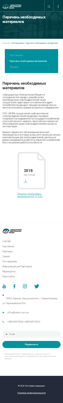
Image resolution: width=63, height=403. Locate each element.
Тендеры (14, 67)
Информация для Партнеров (17, 266)
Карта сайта (8, 276)
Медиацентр (9, 271)
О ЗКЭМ (6, 241)
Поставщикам (9, 261)
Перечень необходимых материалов (28, 61)
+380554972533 (32, 321)
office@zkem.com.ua (18, 312)
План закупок (16, 55)
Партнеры (7, 251)
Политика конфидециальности (31, 393)
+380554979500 (15, 321)
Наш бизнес (8, 246)
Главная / (6, 43)
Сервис (6, 256)
